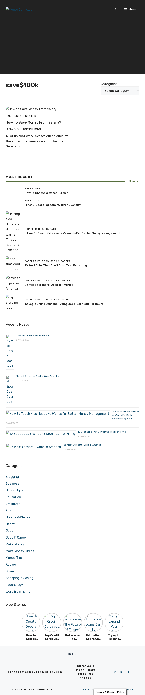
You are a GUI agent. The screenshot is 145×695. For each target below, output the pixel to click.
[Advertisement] (72, 47)
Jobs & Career (16, 537)
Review (11, 564)
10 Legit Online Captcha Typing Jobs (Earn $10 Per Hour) (64, 304)
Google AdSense (18, 517)
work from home (18, 591)
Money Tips (29, 115)
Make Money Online (20, 551)
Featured (12, 510)
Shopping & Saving (19, 578)
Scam (10, 571)
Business (12, 483)
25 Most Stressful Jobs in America (49, 284)
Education (13, 497)
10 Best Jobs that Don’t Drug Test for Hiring (56, 265)
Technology (14, 585)
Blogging (12, 477)
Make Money (13, 115)
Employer (13, 504)
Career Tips (14, 490)
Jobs (9, 530)
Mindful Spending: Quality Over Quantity (53, 205)
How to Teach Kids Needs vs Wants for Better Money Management (73, 233)
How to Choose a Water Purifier (46, 193)
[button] (115, 9)
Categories (109, 84)
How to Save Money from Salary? (33, 122)
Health (11, 524)
